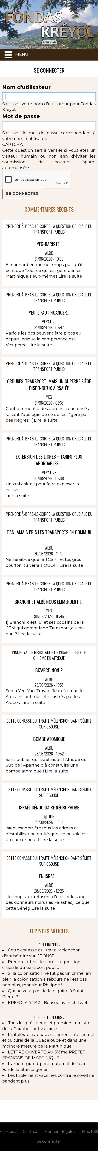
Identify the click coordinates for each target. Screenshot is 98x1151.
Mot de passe (21, 116)
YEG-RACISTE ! (49, 243)
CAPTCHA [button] (12, 144)
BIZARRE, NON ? (49, 670)
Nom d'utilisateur (26, 87)
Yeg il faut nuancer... (49, 312)
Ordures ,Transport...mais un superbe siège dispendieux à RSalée (49, 384)
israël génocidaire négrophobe (49, 807)
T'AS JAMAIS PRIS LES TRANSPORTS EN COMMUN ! (49, 535)
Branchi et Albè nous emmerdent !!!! (49, 601)
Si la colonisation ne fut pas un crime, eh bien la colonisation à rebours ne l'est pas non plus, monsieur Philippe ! (46, 979)
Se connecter (49, 1141)
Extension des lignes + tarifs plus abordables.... (49, 460)
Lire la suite (70, 276)
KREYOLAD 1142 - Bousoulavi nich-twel (47, 1002)
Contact (30, 1131)
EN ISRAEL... (49, 876)
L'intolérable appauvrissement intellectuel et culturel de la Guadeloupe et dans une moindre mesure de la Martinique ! (48, 1040)
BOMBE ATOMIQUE (49, 738)
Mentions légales (59, 1131)
